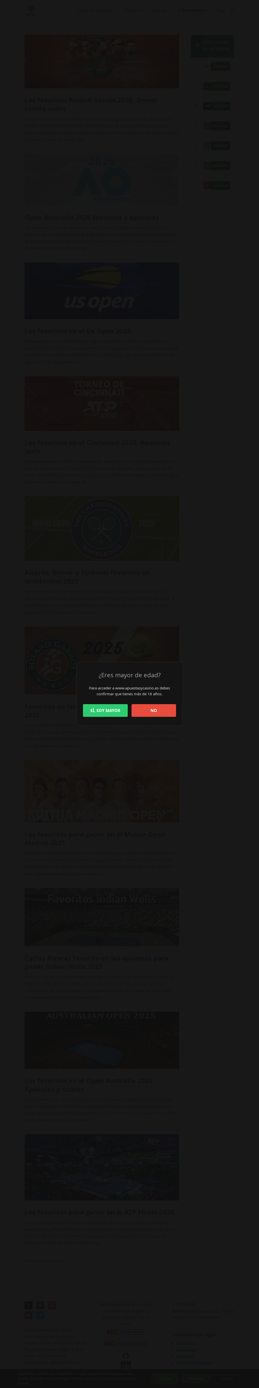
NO (153, 711)
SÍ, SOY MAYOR (105, 711)
